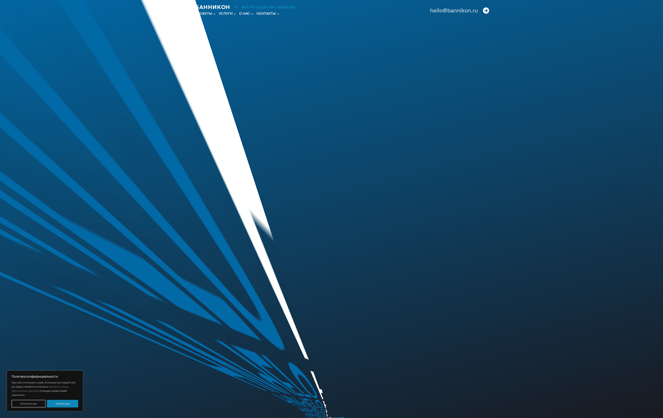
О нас (244, 13)
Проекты (203, 13)
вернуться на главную (268, 7)
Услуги (226, 13)
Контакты (266, 13)
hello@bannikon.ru (454, 10)
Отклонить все (28, 403)
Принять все (63, 403)
